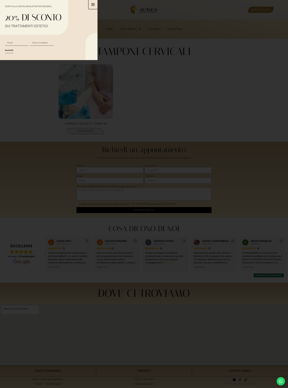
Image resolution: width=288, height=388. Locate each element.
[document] (144, 194)
